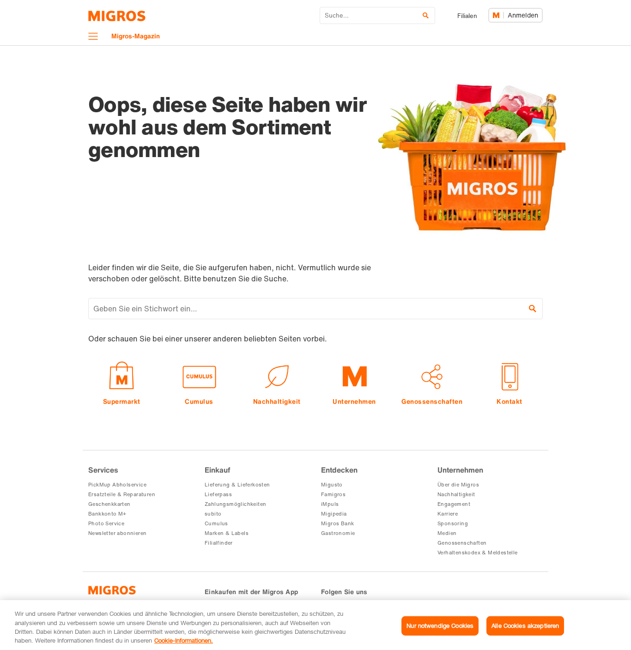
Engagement (453, 504)
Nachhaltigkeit (456, 494)
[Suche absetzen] (425, 15)
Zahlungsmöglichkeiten (235, 504)
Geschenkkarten (109, 504)
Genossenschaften (461, 543)
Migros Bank (337, 523)
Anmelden (523, 15)
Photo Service (106, 523)
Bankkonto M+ (107, 513)
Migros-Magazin (135, 36)
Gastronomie (338, 533)
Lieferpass (218, 494)
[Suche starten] (532, 308)
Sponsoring (452, 523)
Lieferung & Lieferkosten (237, 484)
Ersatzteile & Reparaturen (121, 494)
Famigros (333, 494)
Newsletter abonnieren (117, 533)
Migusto (332, 484)
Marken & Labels (227, 533)
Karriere (447, 513)
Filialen (467, 16)
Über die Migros (458, 484)
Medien (446, 533)
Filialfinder (219, 543)
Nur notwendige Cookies (440, 625)
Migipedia (334, 513)
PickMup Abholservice (117, 484)
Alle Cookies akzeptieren (525, 625)
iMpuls (330, 504)
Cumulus (216, 523)
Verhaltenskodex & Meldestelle (477, 552)
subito (213, 513)
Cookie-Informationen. (183, 640)
